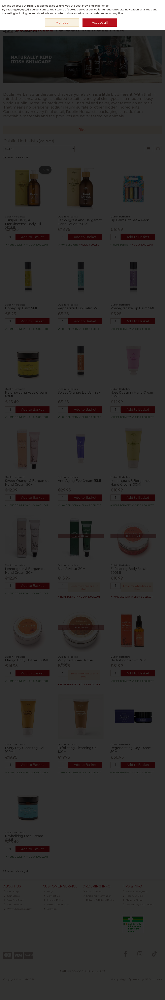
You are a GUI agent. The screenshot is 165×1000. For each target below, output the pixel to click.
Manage (62, 22)
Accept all (100, 22)
